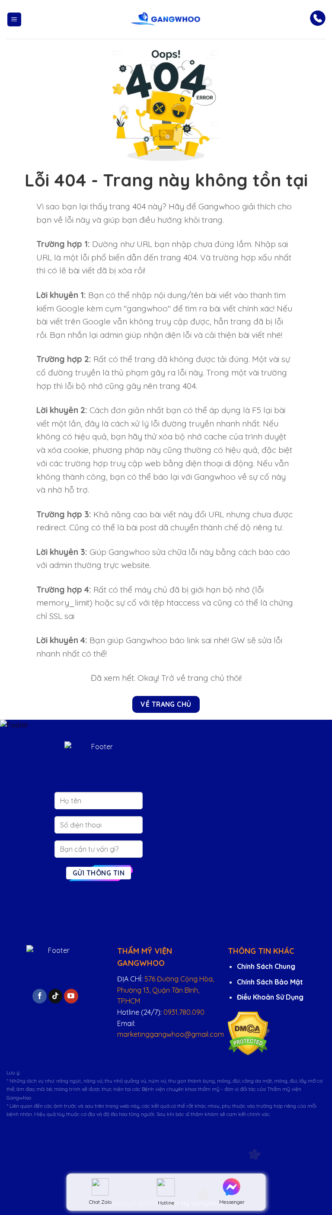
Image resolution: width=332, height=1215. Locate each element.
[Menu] (14, 20)
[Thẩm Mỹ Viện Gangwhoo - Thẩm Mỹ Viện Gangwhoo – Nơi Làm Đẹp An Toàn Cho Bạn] (166, 19)
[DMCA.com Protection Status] (248, 1033)
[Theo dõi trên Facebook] (39, 996)
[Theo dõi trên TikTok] (55, 996)
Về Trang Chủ (166, 704)
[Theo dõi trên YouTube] (71, 996)
